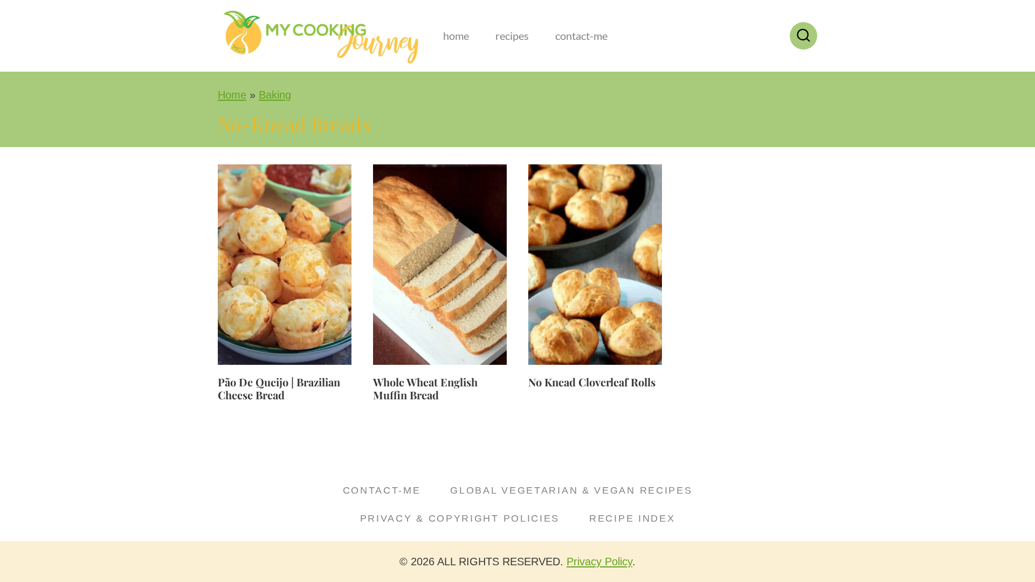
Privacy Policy (599, 561)
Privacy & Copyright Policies (460, 518)
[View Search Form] (803, 36)
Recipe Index (632, 518)
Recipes (512, 35)
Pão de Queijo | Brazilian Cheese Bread (279, 388)
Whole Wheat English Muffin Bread (425, 388)
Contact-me (581, 35)
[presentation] (284, 264)
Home (456, 35)
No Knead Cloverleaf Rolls (592, 382)
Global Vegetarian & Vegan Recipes (571, 490)
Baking (275, 95)
